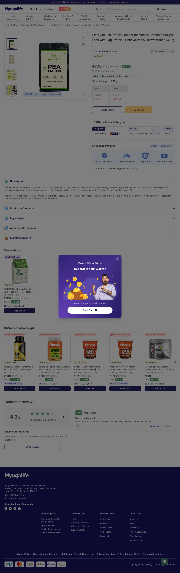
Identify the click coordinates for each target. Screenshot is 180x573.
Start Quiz (88, 310)
